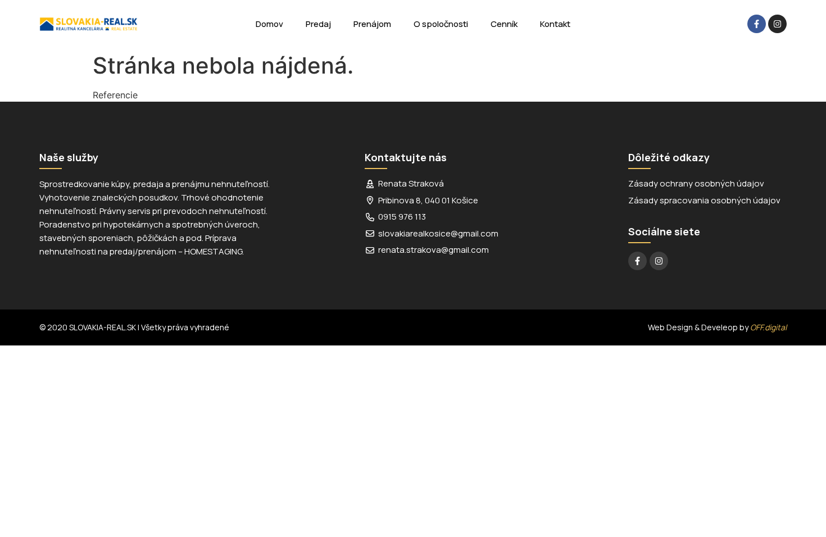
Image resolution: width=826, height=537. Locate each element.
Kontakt (555, 24)
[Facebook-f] (756, 24)
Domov (269, 24)
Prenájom (372, 24)
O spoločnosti (441, 24)
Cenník (504, 24)
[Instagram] (777, 24)
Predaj (318, 24)
